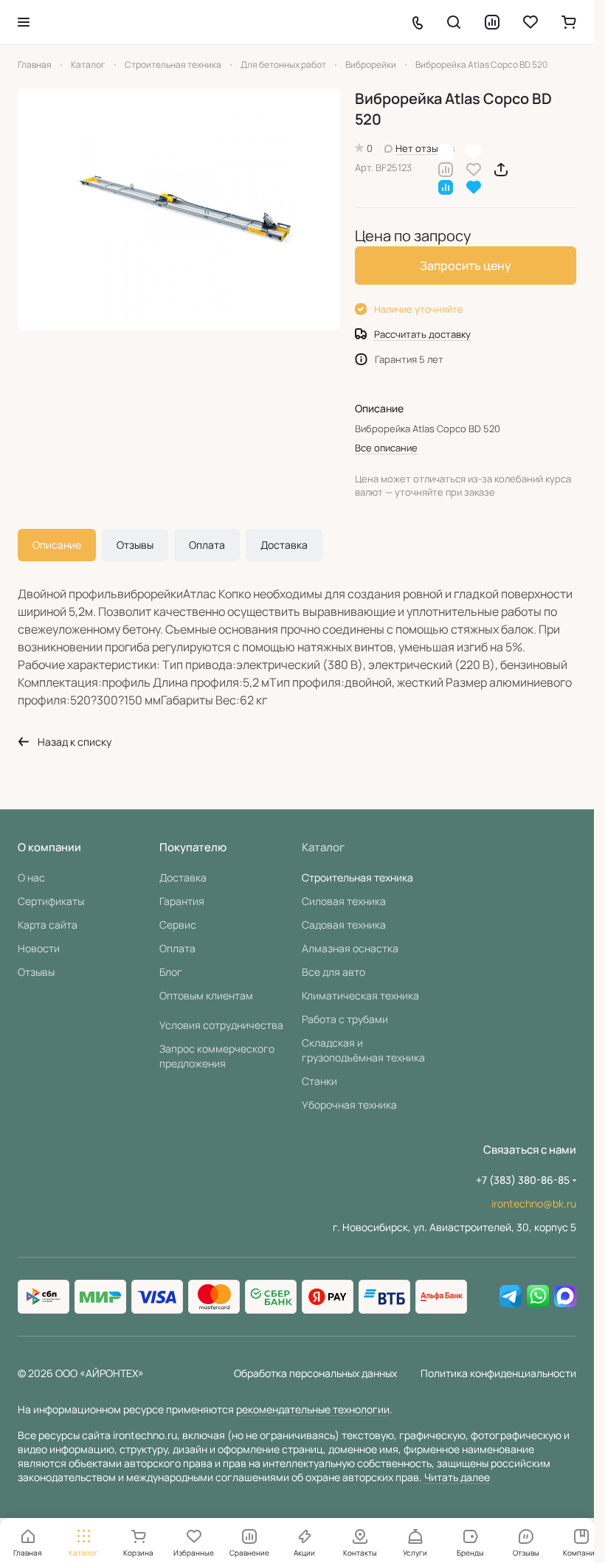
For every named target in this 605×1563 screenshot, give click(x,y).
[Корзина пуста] (568, 22)
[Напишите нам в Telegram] (510, 1297)
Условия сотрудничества (221, 1025)
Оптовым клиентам (206, 995)
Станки (319, 1081)
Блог (170, 972)
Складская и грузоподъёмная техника (363, 1050)
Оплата (207, 545)
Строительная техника (357, 877)
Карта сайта (47, 925)
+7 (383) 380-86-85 (523, 1180)
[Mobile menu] (23, 22)
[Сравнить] (446, 168)
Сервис (177, 925)
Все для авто (333, 972)
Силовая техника (344, 901)
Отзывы (135, 545)
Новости (39, 948)
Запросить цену (465, 265)
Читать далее (457, 1477)
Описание (56, 545)
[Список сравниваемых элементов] (492, 22)
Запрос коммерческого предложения (216, 1056)
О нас (31, 877)
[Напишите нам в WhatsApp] (538, 1297)
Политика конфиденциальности (498, 1373)
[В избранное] (474, 168)
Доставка (284, 545)
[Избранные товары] (530, 22)
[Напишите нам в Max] (565, 1297)
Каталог (323, 847)
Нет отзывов (424, 148)
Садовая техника (344, 925)
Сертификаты (51, 901)
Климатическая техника (360, 995)
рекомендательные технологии (313, 1409)
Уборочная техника (349, 1105)
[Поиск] (453, 22)
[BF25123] (179, 209)
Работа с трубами (345, 1019)
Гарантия (181, 901)
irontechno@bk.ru (533, 1203)
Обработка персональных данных (315, 1373)
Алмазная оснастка (350, 948)
